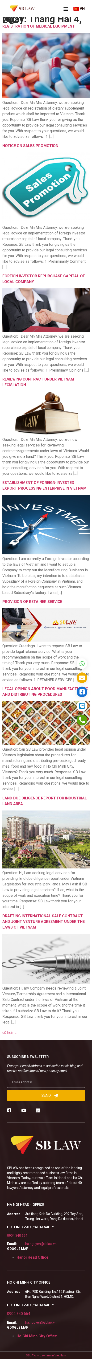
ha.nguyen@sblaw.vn (41, 1244)
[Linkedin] (38, 1110)
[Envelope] (82, 677)
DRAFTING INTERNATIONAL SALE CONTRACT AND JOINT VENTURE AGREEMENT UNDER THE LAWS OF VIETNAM (43, 921)
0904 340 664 (17, 1235)
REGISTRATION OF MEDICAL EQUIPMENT (38, 26)
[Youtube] (23, 1110)
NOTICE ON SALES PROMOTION (30, 145)
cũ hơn (10, 1032)
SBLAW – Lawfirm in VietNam (46, 1355)
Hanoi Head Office (33, 1257)
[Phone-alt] (82, 720)
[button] (65, 8)
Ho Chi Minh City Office (37, 1336)
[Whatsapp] (82, 663)
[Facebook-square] (9, 1110)
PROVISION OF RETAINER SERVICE (32, 601)
